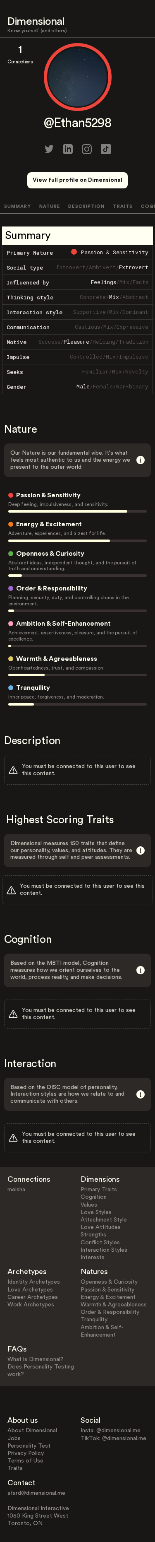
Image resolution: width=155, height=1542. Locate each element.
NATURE (49, 206)
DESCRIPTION (86, 206)
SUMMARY (17, 206)
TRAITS (123, 206)
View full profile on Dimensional (77, 180)
